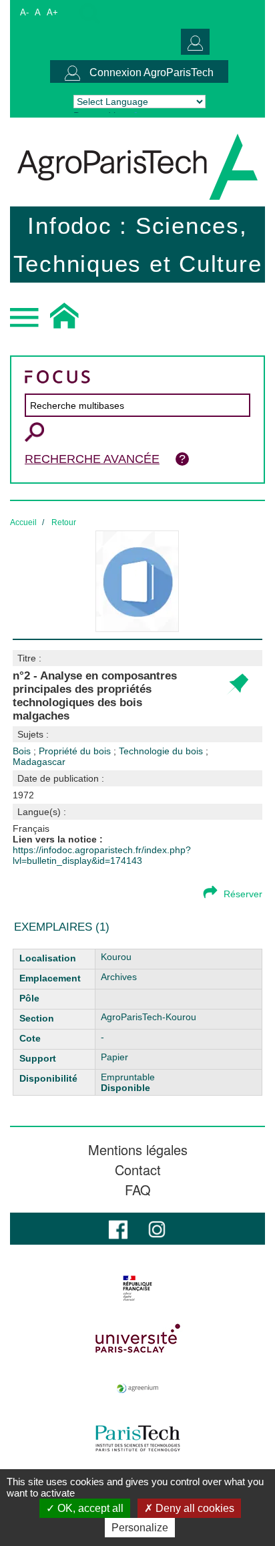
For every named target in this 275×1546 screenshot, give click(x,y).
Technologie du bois (162, 751)
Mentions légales (138, 1149)
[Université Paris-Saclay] (137, 1338)
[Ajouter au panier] (237, 684)
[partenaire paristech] (137, 1438)
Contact (138, 1170)
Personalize (139, 1527)
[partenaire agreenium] (137, 1388)
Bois (23, 751)
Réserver (243, 894)
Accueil (23, 522)
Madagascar (39, 761)
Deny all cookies (193, 1508)
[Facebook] (118, 1228)
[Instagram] (157, 1228)
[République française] (137, 1288)
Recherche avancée (92, 459)
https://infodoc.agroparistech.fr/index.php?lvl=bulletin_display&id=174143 (102, 855)
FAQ (138, 1190)
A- (24, 12)
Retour (63, 522)
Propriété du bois (76, 751)
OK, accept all (89, 1508)
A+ (52, 12)
